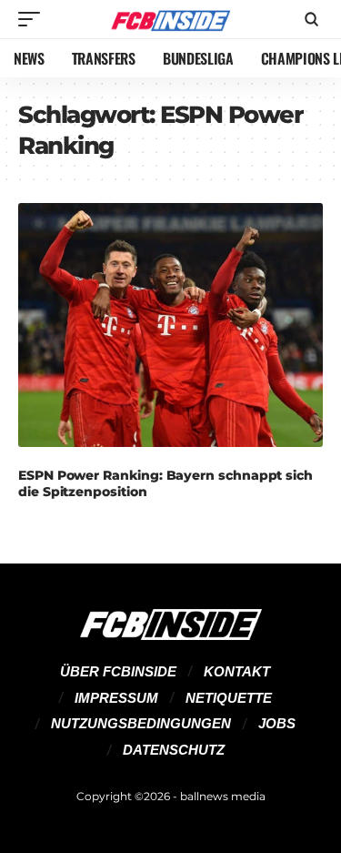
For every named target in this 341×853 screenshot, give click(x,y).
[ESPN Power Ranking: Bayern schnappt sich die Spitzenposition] (170, 325)
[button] (33, 19)
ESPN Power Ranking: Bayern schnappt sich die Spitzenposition (165, 483)
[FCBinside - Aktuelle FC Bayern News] (171, 19)
